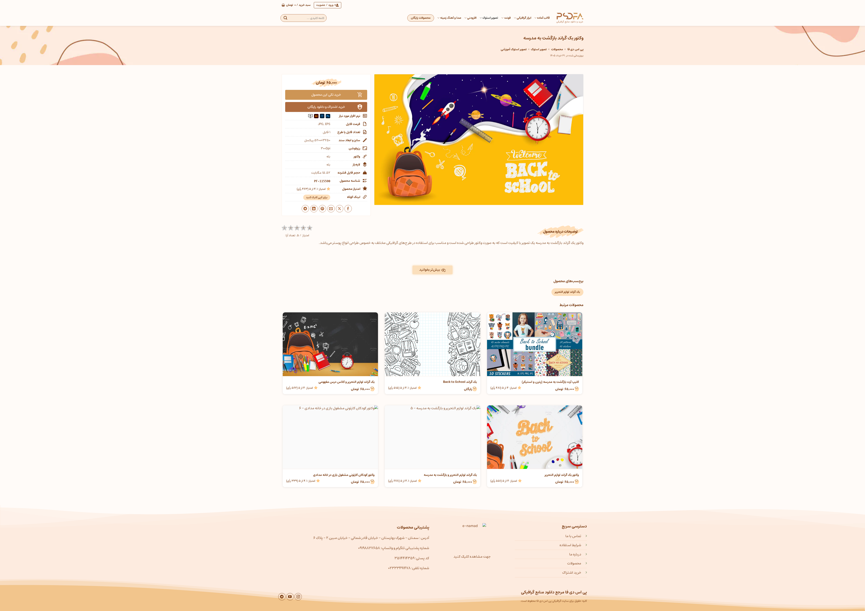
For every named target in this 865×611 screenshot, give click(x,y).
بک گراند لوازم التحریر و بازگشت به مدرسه (450, 475)
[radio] (284, 228)
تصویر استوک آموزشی (514, 49)
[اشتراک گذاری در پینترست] (322, 208)
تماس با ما (573, 536)
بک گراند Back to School (460, 382)
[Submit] (285, 18)
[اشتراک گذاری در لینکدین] (314, 208)
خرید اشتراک (571, 572)
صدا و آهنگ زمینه (450, 17)
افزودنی (471, 17)
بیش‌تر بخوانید (429, 270)
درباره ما (575, 554)
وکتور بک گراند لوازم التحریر (562, 475)
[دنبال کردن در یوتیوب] (290, 596)
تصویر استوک (490, 17)
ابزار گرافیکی (524, 17)
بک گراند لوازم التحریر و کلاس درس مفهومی (347, 382)
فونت (507, 17)
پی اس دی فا (575, 49)
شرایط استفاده (570, 545)
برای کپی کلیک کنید (317, 197)
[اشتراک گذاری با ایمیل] (331, 208)
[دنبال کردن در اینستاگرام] (298, 596)
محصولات (557, 49)
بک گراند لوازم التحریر (567, 292)
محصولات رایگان (420, 17)
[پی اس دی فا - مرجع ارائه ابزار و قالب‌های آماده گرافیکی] (569, 18)
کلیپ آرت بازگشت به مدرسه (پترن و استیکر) (550, 382)
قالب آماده (543, 17)
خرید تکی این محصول (326, 95)
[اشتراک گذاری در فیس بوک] (348, 208)
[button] (296, 5)
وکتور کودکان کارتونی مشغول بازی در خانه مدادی (344, 475)
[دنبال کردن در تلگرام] (282, 596)
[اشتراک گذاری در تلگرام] (305, 208)
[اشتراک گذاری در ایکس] (339, 208)
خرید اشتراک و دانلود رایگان (326, 107)
